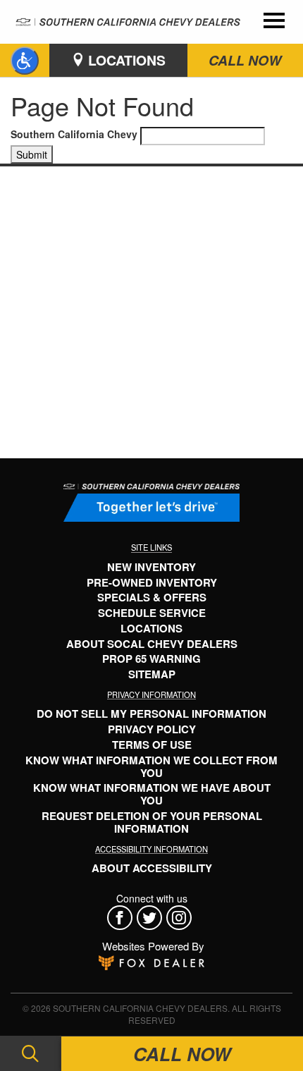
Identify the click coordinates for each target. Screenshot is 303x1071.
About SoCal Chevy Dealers (151, 643)
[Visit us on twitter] (151, 917)
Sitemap (151, 674)
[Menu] (274, 22)
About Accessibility (152, 868)
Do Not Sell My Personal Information (151, 713)
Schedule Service (152, 612)
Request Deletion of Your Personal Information (152, 822)
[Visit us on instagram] (181, 917)
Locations (125, 60)
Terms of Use (152, 744)
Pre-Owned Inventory (152, 582)
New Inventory (151, 567)
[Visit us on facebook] (122, 917)
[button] (25, 61)
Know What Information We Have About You (152, 794)
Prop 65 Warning (151, 658)
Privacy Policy (152, 729)
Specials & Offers (151, 597)
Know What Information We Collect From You (151, 766)
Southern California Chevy (74, 134)
